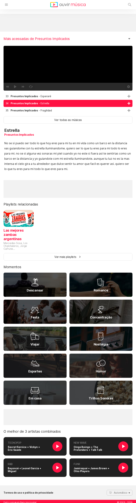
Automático (120, 492)
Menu (6, 4)
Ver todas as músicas (68, 120)
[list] (68, 103)
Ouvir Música (68, 4)
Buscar (129, 4)
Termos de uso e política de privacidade (28, 492)
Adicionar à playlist (129, 96)
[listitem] (68, 96)
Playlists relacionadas (21, 204)
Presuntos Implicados (19, 134)
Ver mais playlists (65, 257)
